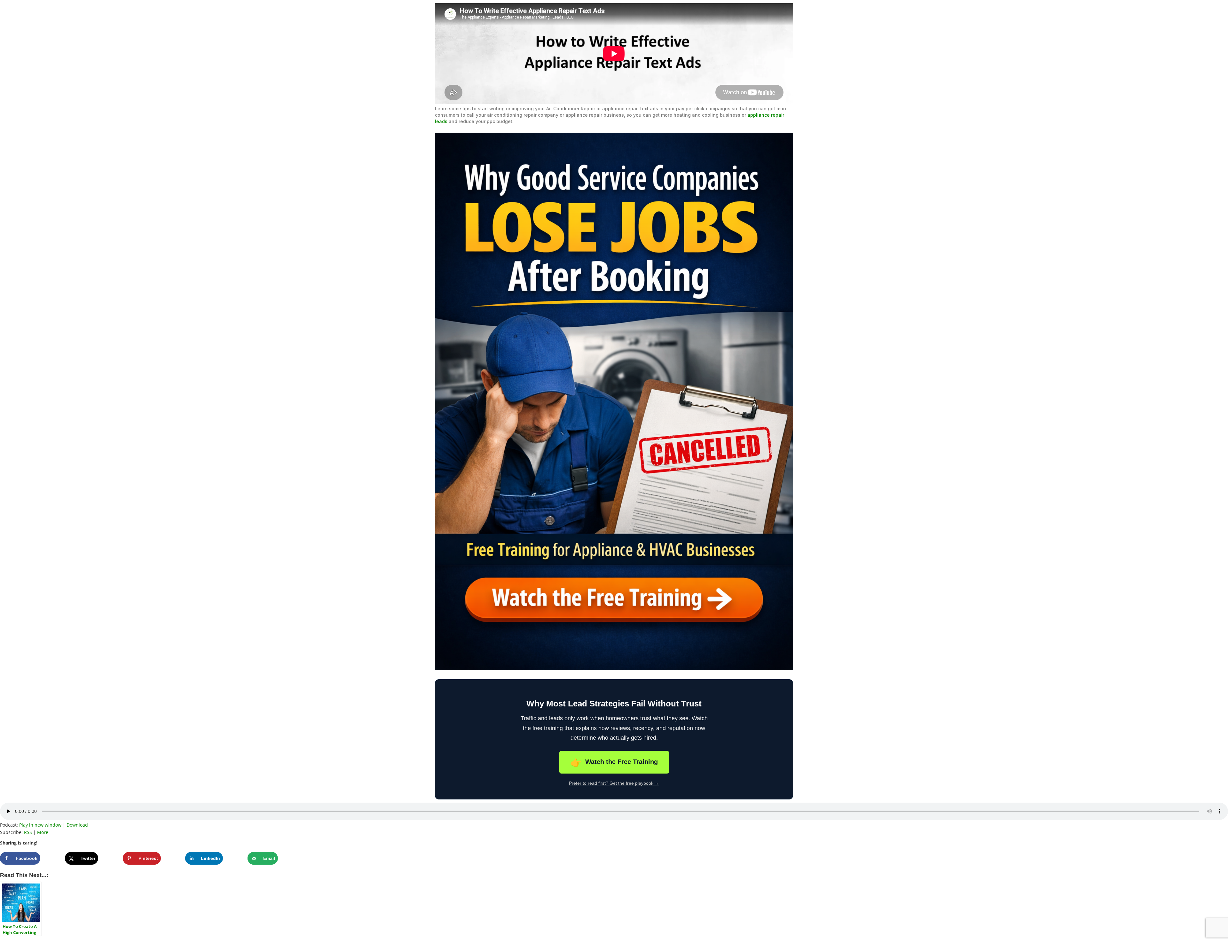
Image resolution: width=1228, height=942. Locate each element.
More (42, 832)
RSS (28, 832)
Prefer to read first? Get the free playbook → (614, 783)
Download (77, 825)
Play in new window (40, 825)
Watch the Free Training (614, 762)
